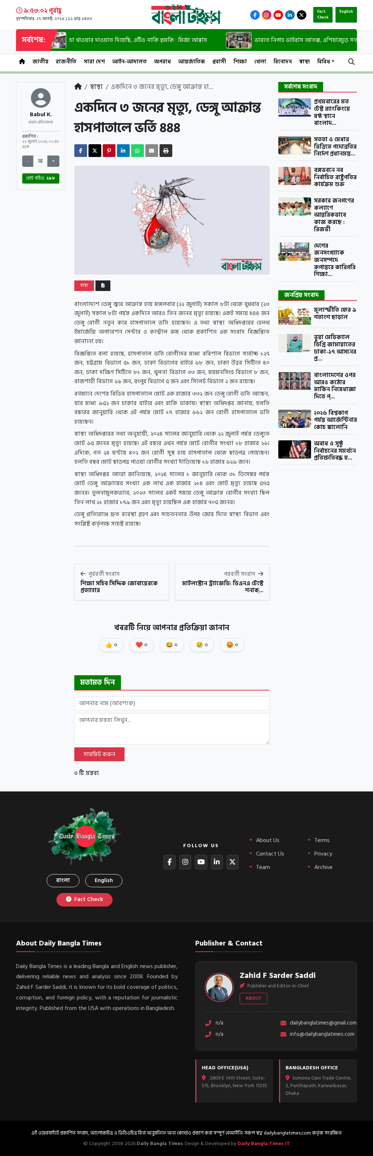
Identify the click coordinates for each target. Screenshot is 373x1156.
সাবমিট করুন (99, 754)
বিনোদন (283, 61)
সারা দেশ (94, 61)
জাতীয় (40, 61)
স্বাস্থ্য (304, 61)
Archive (323, 867)
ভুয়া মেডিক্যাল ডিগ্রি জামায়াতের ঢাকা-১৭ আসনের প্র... (335, 348)
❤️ (142, 645)
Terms (322, 840)
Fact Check (323, 14)
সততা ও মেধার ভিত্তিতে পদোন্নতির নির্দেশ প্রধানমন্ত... (335, 147)
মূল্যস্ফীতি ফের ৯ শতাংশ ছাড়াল (335, 314)
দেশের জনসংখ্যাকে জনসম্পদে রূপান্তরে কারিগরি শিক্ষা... (335, 260)
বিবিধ (323, 61)
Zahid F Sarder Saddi (278, 975)
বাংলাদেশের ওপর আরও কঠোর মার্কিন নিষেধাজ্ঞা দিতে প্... (335, 386)
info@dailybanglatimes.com (319, 1034)
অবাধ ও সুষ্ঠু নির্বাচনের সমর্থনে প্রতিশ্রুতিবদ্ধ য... (335, 451)
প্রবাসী (219, 61)
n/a (219, 1023)
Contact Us (270, 853)
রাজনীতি (66, 61)
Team (263, 867)
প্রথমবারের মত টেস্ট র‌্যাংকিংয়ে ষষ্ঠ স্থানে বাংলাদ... (332, 112)
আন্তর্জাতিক (191, 61)
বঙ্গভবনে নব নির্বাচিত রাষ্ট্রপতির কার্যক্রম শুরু (335, 177)
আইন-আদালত (129, 61)
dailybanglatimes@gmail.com (319, 1023)
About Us (267, 840)
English (346, 11)
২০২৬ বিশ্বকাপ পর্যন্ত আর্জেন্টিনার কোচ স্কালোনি (335, 420)
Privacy (323, 853)
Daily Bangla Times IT (263, 1143)
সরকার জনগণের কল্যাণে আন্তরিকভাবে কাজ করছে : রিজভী (334, 215)
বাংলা (63, 880)
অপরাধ (162, 61)
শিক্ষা (240, 61)
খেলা (260, 61)
